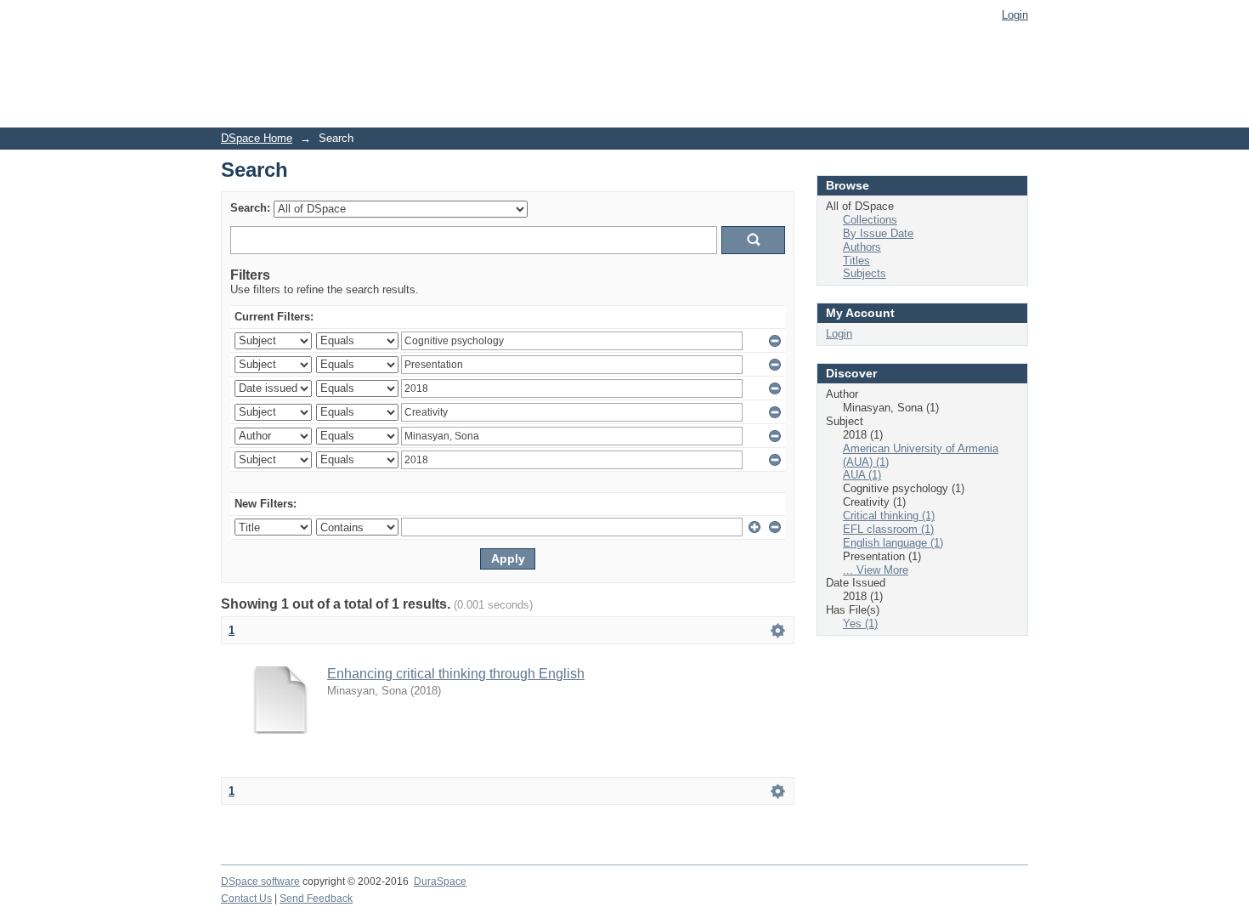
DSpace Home (256, 138)
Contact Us (246, 898)
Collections (870, 219)
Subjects (864, 273)
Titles (856, 260)
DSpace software (260, 881)
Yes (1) (860, 623)
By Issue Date (878, 233)
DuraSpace (440, 881)
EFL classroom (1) (888, 529)
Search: (250, 207)
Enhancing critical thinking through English (456, 673)
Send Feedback (316, 898)
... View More (875, 570)
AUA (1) (862, 474)
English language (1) (893, 542)
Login (1015, 15)
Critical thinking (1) (889, 515)
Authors (862, 247)
